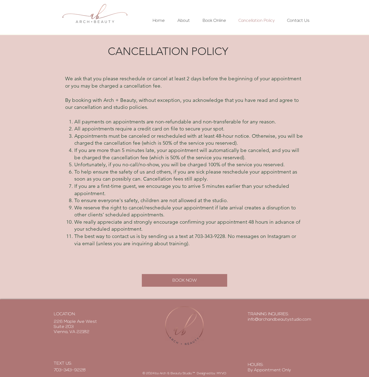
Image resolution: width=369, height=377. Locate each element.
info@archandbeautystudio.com (279, 319)
